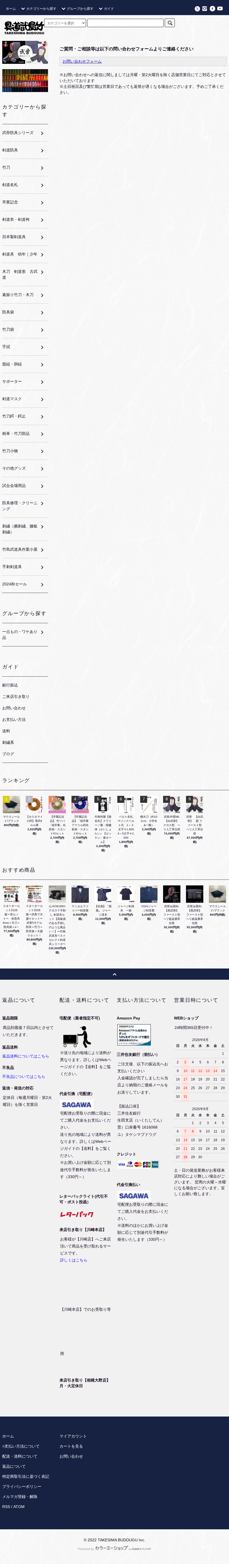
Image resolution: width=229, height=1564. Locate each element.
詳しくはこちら (73, 1260)
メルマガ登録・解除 (19, 1496)
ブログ (8, 754)
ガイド (109, 9)
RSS (6, 1506)
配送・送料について (19, 1456)
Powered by (86, 1549)
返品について (14, 1466)
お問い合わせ (14, 708)
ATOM (19, 1506)
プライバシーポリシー (21, 1486)
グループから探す (80, 9)
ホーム (11, 9)
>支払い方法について (21, 1446)
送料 (6, 731)
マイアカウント (73, 1436)
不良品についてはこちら (23, 1076)
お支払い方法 (14, 719)
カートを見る (71, 1446)
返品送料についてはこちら (25, 1056)
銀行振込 (10, 685)
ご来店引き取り (16, 696)
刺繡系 (8, 742)
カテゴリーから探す (41, 9)
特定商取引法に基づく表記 (25, 1476)
